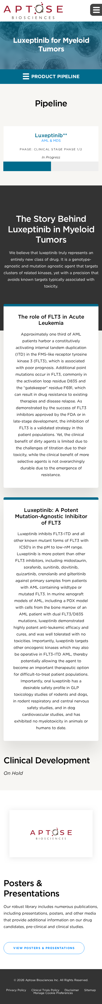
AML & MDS (51, 140)
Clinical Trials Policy (45, 990)
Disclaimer (72, 990)
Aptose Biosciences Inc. (42, 980)
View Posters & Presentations (44, 948)
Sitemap (90, 990)
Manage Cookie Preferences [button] (53, 993)
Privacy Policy (16, 990)
